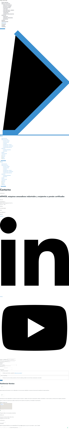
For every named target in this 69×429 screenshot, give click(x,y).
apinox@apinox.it (3, 160)
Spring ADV (20, 427)
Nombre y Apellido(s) (3, 359)
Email (1, 362)
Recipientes (5, 176)
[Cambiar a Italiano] (4, 24)
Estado (1, 363)
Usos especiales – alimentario (8, 171)
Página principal (5, 2)
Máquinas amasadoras (7, 175)
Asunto (1, 366)
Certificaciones (5, 21)
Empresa (3, 20)
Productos (4, 15)
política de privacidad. (18, 373)
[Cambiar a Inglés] (3, 25)
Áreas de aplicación (5, 139)
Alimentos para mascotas (7, 147)
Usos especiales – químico (8, 10)
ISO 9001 (1, 422)
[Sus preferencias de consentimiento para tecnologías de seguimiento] (67, 427)
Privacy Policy (2, 427)
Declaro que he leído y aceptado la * (12, 373)
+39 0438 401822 (3, 208)
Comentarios (2, 369)
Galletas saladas (6, 7)
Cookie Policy (7, 427)
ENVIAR (1, 380)
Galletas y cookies (7, 6)
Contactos (3, 180)
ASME (5, 422)
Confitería (5, 143)
